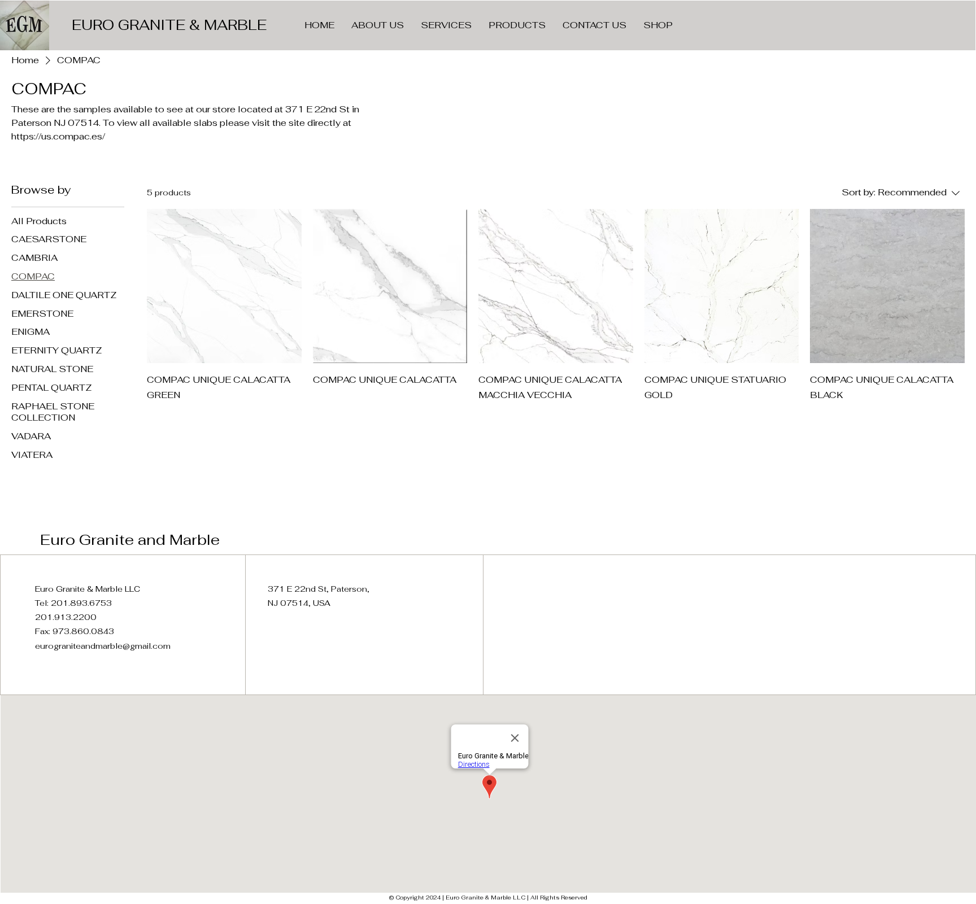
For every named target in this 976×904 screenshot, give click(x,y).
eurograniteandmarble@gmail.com (103, 646)
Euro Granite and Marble (130, 539)
